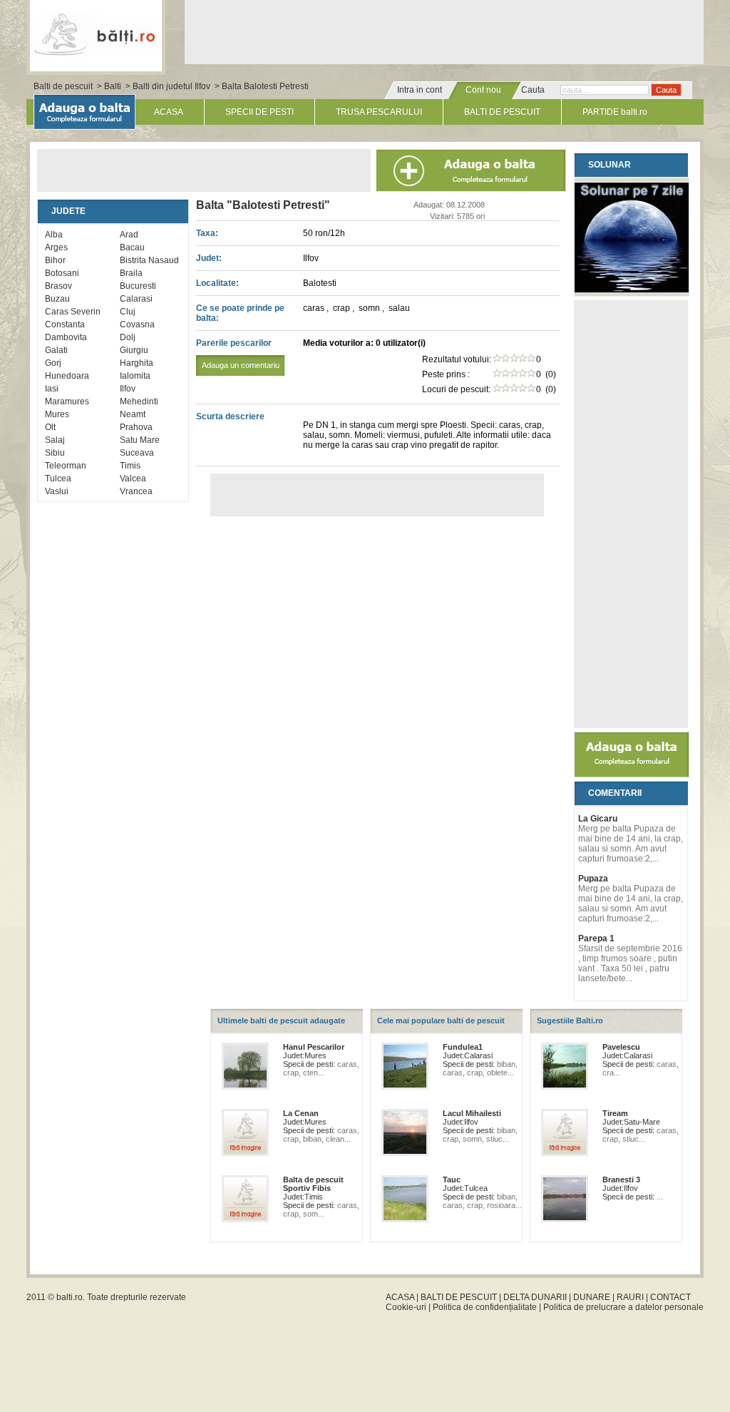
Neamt (132, 414)
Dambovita (66, 337)
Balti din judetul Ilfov (171, 86)
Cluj (127, 312)
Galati (56, 350)
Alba (54, 235)
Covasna (137, 324)
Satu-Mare (642, 1121)
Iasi (51, 389)
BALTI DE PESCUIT (502, 112)
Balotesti (319, 283)
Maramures (67, 401)
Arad (129, 235)
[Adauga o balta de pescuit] (631, 774)
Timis (130, 466)
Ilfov (127, 389)
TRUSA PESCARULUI (379, 112)
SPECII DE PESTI (259, 112)
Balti (112, 86)
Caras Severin (73, 312)
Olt (50, 427)
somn (370, 308)
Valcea (133, 479)
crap (342, 308)
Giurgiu (134, 350)
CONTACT (670, 1297)
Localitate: (217, 283)
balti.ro (69, 1297)
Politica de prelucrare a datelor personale (623, 1307)
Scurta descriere (230, 416)
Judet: (209, 258)
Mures (57, 414)
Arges (56, 247)
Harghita (136, 363)
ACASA (168, 112)
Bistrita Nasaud (149, 260)
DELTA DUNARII (535, 1297)
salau (399, 308)
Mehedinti (139, 401)
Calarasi (136, 299)
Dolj (127, 337)
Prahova (136, 427)
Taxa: (207, 233)
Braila (131, 273)
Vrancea (136, 491)
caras (315, 308)
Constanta (65, 324)
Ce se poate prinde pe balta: (240, 313)
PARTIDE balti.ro (614, 112)
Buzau (57, 299)
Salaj (55, 440)
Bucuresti (138, 286)
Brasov (58, 286)
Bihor (55, 260)
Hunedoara (67, 376)
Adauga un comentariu (240, 365)
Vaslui (56, 491)
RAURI (630, 1297)
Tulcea (58, 479)
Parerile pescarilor (237, 353)
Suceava (137, 453)
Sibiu (55, 453)
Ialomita (135, 376)
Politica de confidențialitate (485, 1307)
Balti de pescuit (63, 86)
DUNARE (591, 1297)
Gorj (53, 363)
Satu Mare (140, 440)
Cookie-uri (406, 1307)
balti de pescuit (96, 33)
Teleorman (65, 466)
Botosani (62, 273)
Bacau (132, 247)
